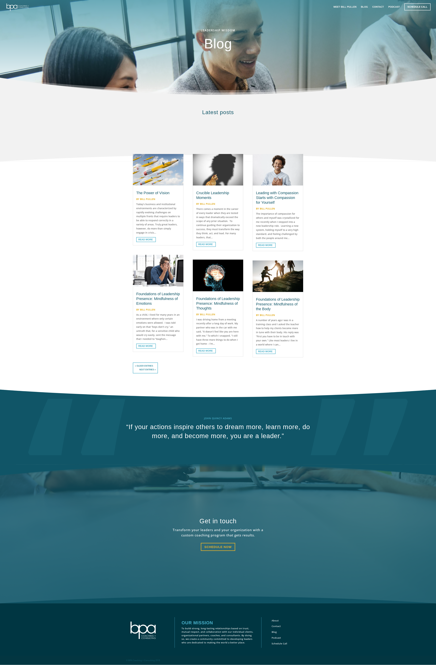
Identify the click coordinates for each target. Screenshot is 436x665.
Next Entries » (147, 369)
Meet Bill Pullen (344, 7)
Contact (378, 7)
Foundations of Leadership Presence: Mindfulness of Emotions (158, 299)
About (275, 620)
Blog (364, 7)
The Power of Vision (152, 193)
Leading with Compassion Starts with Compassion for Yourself (277, 198)
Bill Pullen (147, 199)
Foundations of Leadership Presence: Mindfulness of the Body (278, 304)
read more (145, 239)
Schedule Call (417, 6)
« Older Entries (144, 366)
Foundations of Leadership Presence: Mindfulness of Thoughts (218, 303)
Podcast (394, 7)
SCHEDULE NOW (218, 547)
